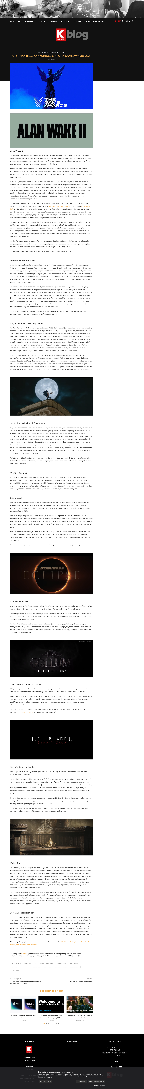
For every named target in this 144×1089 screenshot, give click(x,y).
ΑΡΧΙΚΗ (12, 21)
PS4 (45, 967)
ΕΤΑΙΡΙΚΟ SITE (29, 1058)
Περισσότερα (98, 1085)
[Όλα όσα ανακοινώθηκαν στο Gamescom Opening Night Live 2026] (51, 1004)
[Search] (133, 21)
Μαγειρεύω (41, 21)
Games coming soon (46, 963)
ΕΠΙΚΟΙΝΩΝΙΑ (114, 1056)
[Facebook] (122, 21)
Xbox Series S (74, 967)
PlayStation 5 (65, 206)
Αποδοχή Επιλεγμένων (96, 1081)
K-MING (24, 954)
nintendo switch (17, 967)
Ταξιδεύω (53, 21)
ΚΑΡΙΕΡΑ (29, 1067)
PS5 (50, 967)
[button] (13, 1010)
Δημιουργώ (65, 21)
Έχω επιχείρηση (98, 21)
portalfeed (36, 967)
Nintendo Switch (27, 712)
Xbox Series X (16, 970)
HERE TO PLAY (73, 963)
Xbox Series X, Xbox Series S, (27, 945)
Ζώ (19, 21)
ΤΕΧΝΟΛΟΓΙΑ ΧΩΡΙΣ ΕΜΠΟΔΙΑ (114, 1053)
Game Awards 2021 (30, 963)
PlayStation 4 (54, 206)
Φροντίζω (77, 21)
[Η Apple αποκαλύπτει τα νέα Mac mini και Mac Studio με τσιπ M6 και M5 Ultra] (23, 1004)
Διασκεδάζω (29, 21)
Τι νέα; (87, 21)
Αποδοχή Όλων (45, 1081)
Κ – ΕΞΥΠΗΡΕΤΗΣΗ (114, 1047)
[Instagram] (127, 21)
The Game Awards (61, 967)
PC (72, 251)
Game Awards (16, 963)
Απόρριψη (82, 1081)
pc (28, 967)
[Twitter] (124, 21)
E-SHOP (118, 21)
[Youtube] (129, 21)
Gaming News (61, 963)
